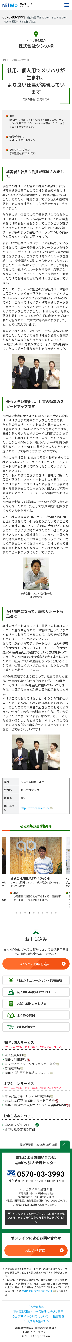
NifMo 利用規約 (15, 1059)
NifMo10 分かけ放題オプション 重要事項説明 (35, 1105)
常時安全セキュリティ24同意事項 (27, 1096)
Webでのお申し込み (35, 963)
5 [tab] (34, 913)
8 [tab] (47, 913)
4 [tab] (29, 913)
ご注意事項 (12, 1068)
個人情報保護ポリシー (38, 1321)
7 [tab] (43, 913)
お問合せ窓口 (35, 1250)
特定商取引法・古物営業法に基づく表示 (38, 1311)
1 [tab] (16, 913)
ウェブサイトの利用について (30, 1316)
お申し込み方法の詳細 (20, 1129)
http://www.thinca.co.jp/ (35, 808)
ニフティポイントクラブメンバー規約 (30, 1064)
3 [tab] (25, 913)
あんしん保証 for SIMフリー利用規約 (30, 1100)
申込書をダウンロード (20, 1125)
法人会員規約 (14, 1055)
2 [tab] (21, 913)
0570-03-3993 (13, 17)
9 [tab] (51, 913)
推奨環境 (58, 1316)
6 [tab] (38, 913)
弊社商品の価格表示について (37, 1291)
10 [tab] (56, 913)
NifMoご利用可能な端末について (27, 1072)
